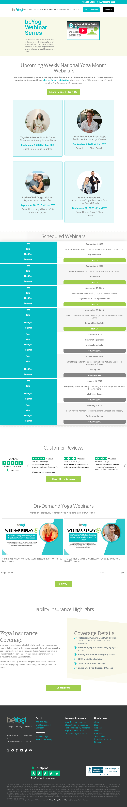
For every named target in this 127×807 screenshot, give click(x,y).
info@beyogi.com (43, 725)
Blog (96, 725)
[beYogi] (17, 9)
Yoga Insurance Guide (74, 730)
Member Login (88, 2)
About (96, 722)
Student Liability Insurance (76, 725)
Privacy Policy (53, 800)
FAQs (96, 730)
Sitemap (97, 742)
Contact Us (41, 728)
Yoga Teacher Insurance (75, 722)
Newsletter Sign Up (102, 739)
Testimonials (99, 736)
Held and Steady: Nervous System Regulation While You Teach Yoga (32, 541)
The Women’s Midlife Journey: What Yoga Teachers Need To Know (94, 541)
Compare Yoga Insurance (76, 733)
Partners (98, 733)
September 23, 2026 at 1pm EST (89, 208)
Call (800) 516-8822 (106, 2)
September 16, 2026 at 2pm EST (37, 205)
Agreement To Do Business (79, 800)
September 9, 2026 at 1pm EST (89, 144)
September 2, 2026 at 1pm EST (37, 145)
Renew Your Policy (44, 739)
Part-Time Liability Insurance (77, 728)
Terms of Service (64, 800)
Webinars (98, 728)
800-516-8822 (42, 722)
